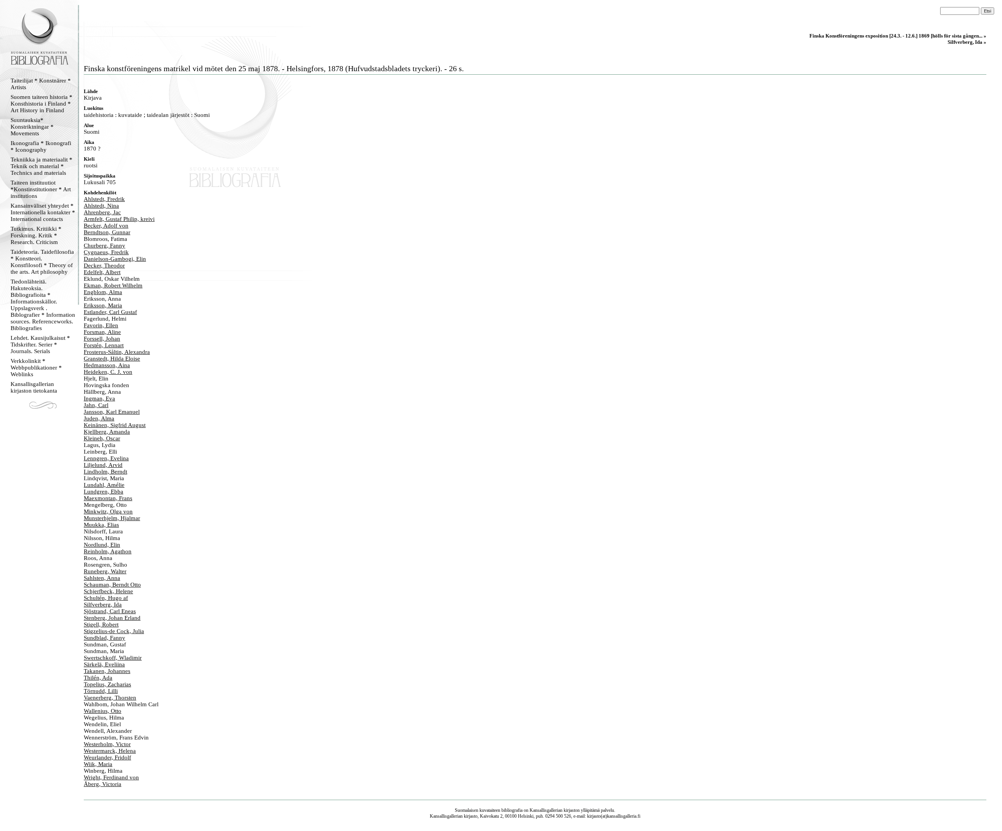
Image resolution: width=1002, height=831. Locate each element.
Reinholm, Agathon (108, 551)
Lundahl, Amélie (104, 485)
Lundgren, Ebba (103, 491)
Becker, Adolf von (106, 226)
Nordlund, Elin (102, 545)
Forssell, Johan (102, 339)
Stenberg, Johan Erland (112, 618)
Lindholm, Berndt (105, 471)
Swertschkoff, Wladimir (113, 658)
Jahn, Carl (96, 405)
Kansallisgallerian (546, 810)
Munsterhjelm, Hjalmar (112, 518)
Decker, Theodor (104, 265)
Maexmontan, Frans (108, 498)
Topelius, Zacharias (107, 684)
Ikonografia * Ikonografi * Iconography (41, 146)
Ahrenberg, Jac (102, 212)
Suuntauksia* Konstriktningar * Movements (32, 126)
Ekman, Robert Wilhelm (113, 285)
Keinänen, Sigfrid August (115, 425)
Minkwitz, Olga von (108, 511)
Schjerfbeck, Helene (108, 591)
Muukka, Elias (101, 525)
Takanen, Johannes (107, 671)
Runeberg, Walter (105, 571)
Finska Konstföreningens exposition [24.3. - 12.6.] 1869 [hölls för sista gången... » (897, 36)
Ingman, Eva (99, 398)
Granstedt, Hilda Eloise (112, 358)
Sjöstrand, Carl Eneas (110, 611)
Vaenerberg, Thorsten (110, 698)
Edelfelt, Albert (102, 272)
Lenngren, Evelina (106, 458)
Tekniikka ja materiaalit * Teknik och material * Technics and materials (41, 166)
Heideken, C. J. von (108, 372)
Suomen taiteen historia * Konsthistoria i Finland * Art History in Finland (41, 103)
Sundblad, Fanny (104, 638)
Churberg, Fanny (104, 245)
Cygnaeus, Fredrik (106, 252)
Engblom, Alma (103, 292)
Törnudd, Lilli (101, 691)
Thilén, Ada (98, 678)
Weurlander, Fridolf (107, 757)
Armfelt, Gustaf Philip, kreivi (119, 219)
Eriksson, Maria (103, 305)
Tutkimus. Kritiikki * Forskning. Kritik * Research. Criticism (36, 235)
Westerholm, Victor (107, 744)
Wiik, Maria (98, 764)
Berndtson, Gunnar (107, 232)
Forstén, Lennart (104, 345)
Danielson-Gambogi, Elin (115, 259)
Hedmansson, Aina (107, 365)
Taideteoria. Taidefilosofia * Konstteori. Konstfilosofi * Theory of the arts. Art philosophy (42, 262)
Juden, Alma (99, 418)
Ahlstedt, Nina (101, 206)
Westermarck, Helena (110, 751)
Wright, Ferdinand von (111, 777)
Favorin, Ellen (101, 325)
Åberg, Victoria (102, 784)
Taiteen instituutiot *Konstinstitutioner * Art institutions (41, 189)
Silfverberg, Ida (103, 604)
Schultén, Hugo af (106, 598)
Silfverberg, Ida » (967, 42)
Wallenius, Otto (102, 711)
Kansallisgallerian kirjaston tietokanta (34, 387)
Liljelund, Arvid (103, 465)
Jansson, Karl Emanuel (112, 412)
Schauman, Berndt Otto (112, 585)
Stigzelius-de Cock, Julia (114, 631)
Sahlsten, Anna (102, 578)
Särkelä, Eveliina (104, 664)
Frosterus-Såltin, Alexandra (117, 352)
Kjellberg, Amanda (107, 432)
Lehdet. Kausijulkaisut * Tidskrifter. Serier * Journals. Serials (40, 344)
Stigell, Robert (101, 624)
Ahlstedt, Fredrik (104, 199)
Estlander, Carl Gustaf (110, 312)
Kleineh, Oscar (102, 438)
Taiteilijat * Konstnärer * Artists (41, 83)
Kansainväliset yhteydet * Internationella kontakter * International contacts (43, 212)
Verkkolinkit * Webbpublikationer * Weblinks (36, 367)
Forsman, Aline (102, 332)
